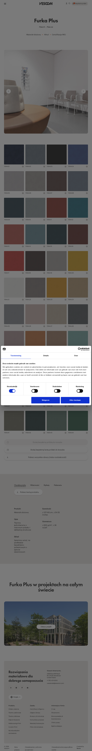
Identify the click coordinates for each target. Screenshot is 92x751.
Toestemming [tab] (16, 356)
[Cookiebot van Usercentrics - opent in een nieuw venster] (79, 349)
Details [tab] (46, 356)
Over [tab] (76, 356)
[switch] (35, 391)
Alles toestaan (75, 400)
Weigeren (45, 400)
